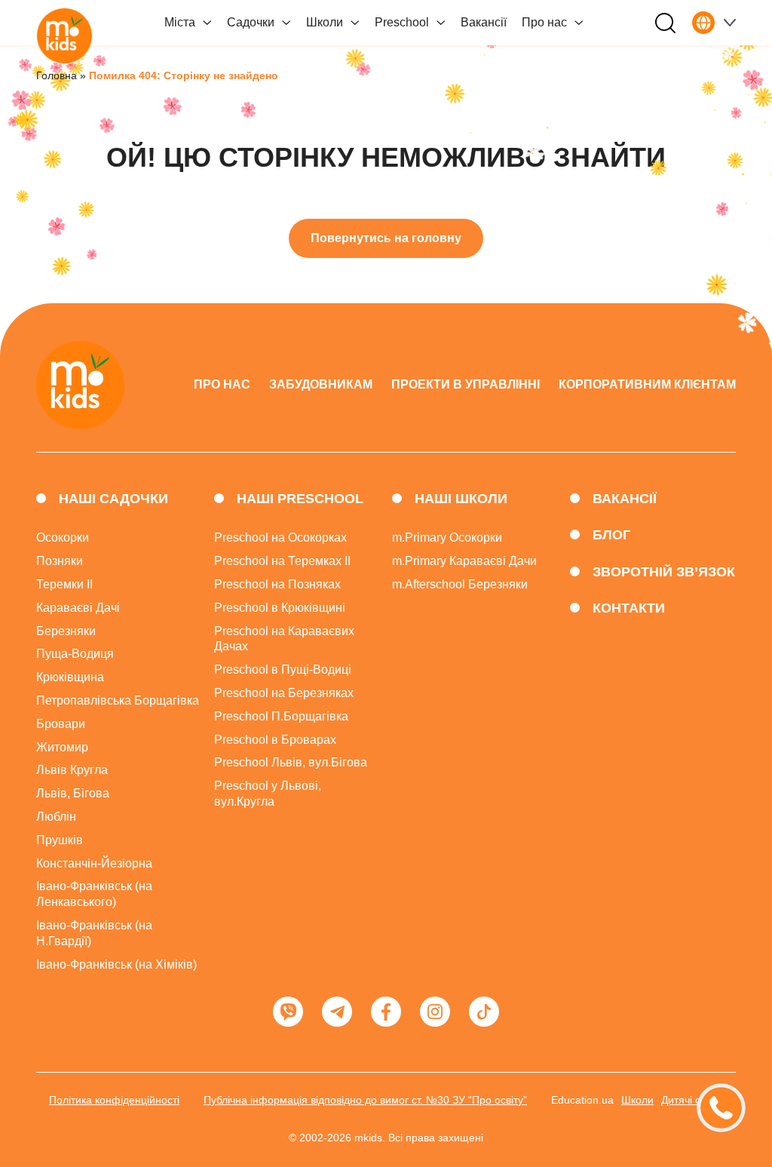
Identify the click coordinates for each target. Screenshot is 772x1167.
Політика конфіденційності (114, 1100)
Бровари (60, 723)
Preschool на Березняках (284, 692)
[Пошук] (665, 23)
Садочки (250, 22)
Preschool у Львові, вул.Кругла (267, 793)
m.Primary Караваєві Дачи (464, 560)
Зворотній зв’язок (664, 571)
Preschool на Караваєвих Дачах (284, 639)
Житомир (62, 747)
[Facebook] (386, 1012)
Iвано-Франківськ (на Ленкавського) (94, 894)
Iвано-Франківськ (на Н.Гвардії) (94, 933)
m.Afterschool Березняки (460, 584)
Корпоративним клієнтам (647, 384)
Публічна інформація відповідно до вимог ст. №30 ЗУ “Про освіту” (365, 1100)
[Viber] (288, 1012)
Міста (179, 22)
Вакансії (484, 22)
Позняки (59, 560)
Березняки (66, 631)
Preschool (402, 22)
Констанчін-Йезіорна (94, 863)
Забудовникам (320, 384)
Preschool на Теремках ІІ (282, 560)
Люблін (56, 816)
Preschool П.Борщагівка (281, 716)
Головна (56, 75)
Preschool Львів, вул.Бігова (290, 762)
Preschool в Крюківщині (279, 607)
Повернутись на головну (386, 238)
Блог (611, 534)
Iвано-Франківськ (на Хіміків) (116, 964)
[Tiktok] (484, 1012)
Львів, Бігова (72, 793)
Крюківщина (70, 677)
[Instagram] (435, 1012)
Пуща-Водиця (75, 653)
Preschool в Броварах (275, 739)
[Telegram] (337, 1012)
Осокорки (62, 537)
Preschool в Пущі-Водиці (282, 669)
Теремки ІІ (64, 584)
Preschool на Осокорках (280, 537)
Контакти (629, 608)
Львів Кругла (72, 769)
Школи (324, 22)
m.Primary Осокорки (447, 537)
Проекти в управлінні (465, 384)
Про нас (544, 22)
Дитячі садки (692, 1100)
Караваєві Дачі (78, 607)
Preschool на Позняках (277, 584)
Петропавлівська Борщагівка (117, 700)
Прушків (59, 840)
